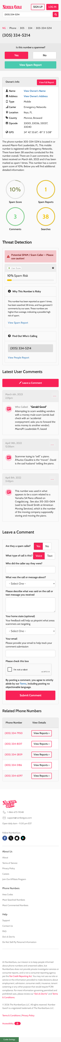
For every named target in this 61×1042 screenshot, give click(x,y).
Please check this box (17, 661)
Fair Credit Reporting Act (20, 976)
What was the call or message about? (26, 577)
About (5, 857)
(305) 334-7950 (14, 733)
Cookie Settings (9, 1039)
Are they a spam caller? (18, 545)
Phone (12, 28)
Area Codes (7, 894)
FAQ (4, 931)
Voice (39, 556)
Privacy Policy (8, 868)
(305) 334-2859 (13, 754)
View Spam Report (30, 65)
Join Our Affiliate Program (14, 879)
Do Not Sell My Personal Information (19, 942)
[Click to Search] (55, 14)
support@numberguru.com (19, 817)
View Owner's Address (36, 96)
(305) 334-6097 (14, 775)
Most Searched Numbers (13, 899)
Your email (11, 638)
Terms (23, 683)
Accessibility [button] (8, 1023)
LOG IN (52, 6)
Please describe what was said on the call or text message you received (29, 593)
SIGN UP (38, 6)
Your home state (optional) (20, 616)
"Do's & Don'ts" (41, 993)
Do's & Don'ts (8, 936)
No (44, 55)
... (54, 395)
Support (6, 920)
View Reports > (42, 733)
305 (22, 28)
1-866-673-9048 (15, 812)
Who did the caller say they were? (24, 563)
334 (30, 28)
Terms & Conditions (11, 1015)
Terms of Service (9, 863)
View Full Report (46, 82)
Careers (5, 873)
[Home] (12, 7)
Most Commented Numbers (15, 905)
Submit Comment (30, 695)
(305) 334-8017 (13, 743)
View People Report (18, 357)
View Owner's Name (35, 90)
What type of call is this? (19, 555)
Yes (16, 55)
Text (49, 556)
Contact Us (7, 925)
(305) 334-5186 (13, 765)
